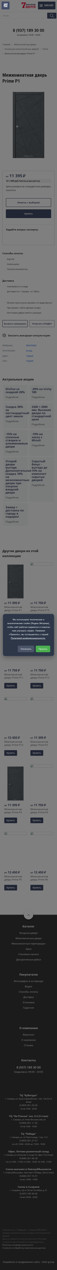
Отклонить (26, 649)
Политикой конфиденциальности (28, 638)
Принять (43, 649)
